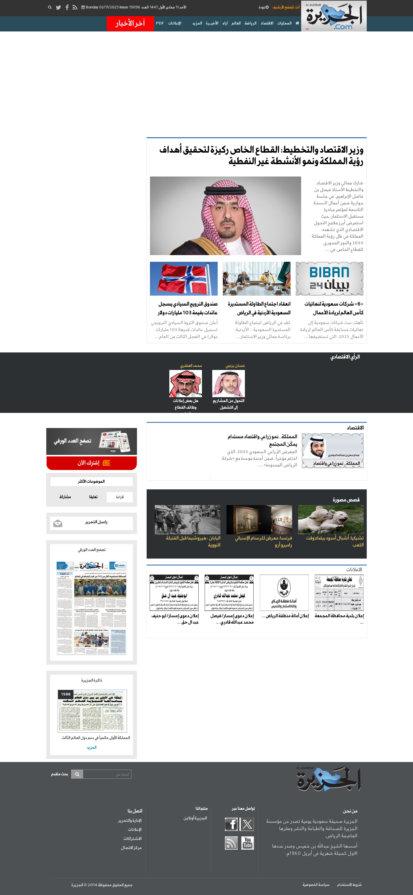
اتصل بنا (135, 811)
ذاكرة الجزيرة (91, 681)
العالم (236, 23)
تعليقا (93, 497)
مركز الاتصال (131, 848)
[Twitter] (58, 8)
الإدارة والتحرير (129, 821)
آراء (225, 23)
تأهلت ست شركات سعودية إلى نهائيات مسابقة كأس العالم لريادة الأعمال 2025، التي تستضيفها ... (331, 329)
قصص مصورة (346, 500)
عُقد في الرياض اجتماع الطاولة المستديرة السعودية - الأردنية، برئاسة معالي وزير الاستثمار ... (263, 329)
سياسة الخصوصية (316, 885)
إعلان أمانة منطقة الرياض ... (285, 616)
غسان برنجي (235, 366)
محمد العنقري (191, 366)
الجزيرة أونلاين (195, 818)
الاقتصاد (267, 23)
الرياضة (250, 23)
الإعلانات (174, 23)
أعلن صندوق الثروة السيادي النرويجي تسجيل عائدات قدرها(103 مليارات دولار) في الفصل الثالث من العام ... (184, 329)
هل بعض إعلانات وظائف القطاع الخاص (185, 407)
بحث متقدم (59, 774)
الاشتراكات (132, 839)
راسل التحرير (96, 522)
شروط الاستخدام (349, 885)
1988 (65, 694)
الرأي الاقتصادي (345, 357)
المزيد (197, 23)
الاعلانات (354, 569)
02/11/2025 (135, 7)
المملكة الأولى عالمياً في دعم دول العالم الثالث (96, 738)
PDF (160, 23)
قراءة (120, 497)
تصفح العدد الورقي (92, 550)
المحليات (284, 23)
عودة (262, 7)
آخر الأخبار (130, 23)
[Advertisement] (206, 83)
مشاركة (65, 497)
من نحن (350, 811)
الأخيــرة (212, 23)
